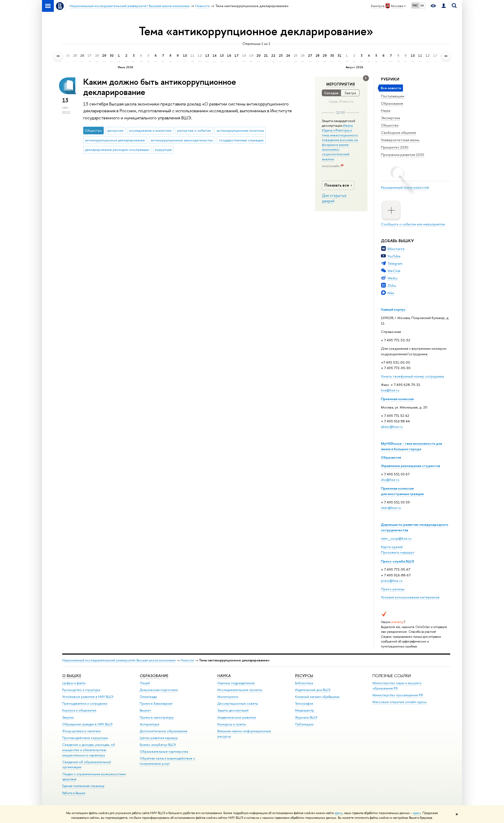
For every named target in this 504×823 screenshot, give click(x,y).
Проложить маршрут (397, 552)
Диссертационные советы (237, 703)
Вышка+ (145, 710)
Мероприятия (340, 84)
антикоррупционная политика (240, 130)
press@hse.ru (391, 580)
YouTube (394, 256)
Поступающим (392, 96)
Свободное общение (398, 132)
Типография (304, 703)
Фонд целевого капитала (81, 731)
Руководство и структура (81, 690)
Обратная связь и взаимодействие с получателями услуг (167, 761)
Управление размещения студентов (410, 465)
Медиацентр (304, 710)
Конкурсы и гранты (231, 724)
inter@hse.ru (391, 507)
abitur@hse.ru (392, 426)
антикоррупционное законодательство (182, 140)
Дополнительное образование (163, 731)
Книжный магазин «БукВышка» (317, 696)
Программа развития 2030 (402, 154)
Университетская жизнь (400, 139)
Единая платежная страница (83, 786)
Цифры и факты (74, 683)
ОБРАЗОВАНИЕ (154, 675)
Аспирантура (149, 724)
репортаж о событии (194, 130)
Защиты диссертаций (233, 710)
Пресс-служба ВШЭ (397, 561)
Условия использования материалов (410, 597)
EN (422, 5)
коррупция (163, 149)
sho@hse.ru (390, 479)
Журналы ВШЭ (306, 717)
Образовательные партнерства (164, 751)
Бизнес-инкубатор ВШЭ (158, 744)
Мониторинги (227, 696)
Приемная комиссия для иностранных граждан (402, 491)
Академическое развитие (236, 717)
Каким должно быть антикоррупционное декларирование (159, 87)
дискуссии (115, 130)
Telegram (394, 263)
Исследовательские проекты (239, 690)
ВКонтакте (396, 248)
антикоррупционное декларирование (115, 140)
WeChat (393, 270)
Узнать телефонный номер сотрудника (412, 376)
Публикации (304, 724)
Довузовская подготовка (159, 690)
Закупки (68, 717)
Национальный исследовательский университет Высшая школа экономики (119, 660)
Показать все (336, 185)
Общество (390, 125)
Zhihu (391, 285)
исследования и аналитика (150, 130)
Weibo (392, 278)
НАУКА (224, 675)
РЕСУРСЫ (304, 675)
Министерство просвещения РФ (397, 695)
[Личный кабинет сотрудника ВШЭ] (444, 6)
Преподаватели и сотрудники (84, 703)
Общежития (391, 457)
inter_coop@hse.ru (396, 538)
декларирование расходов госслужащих (117, 149)
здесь (338, 813)
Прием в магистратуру (157, 717)
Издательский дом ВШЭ (312, 690)
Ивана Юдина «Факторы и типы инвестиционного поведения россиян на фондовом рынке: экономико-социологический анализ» (340, 142)
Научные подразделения (236, 683)
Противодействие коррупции (85, 738)
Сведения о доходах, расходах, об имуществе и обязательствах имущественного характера (88, 749)
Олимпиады (148, 696)
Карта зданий (392, 546)
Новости (187, 660)
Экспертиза (390, 117)
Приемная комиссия (397, 398)
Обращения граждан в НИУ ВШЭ (87, 724)
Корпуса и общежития (79, 710)
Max (390, 292)
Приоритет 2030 (394, 147)
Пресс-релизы (393, 589)
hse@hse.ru (390, 390)
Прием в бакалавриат (156, 703)
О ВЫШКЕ (71, 675)
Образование (392, 103)
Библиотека (304, 683)
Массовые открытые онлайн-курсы (399, 702)
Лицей (145, 683)
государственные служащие (241, 140)
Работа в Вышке (73, 793)
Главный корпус (393, 309)
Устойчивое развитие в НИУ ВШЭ (87, 696)
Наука (385, 110)
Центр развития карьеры (159, 738)
